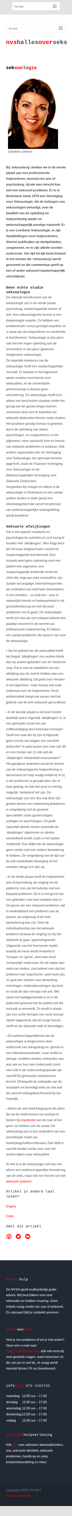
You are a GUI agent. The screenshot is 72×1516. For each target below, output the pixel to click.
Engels (11, 1206)
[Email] (27, 1236)
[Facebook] (8, 1236)
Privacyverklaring (18, 1495)
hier (15, 1444)
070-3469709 (38, 1386)
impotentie (28, 1120)
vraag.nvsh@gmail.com (22, 1351)
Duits (9, 1216)
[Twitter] (18, 1236)
